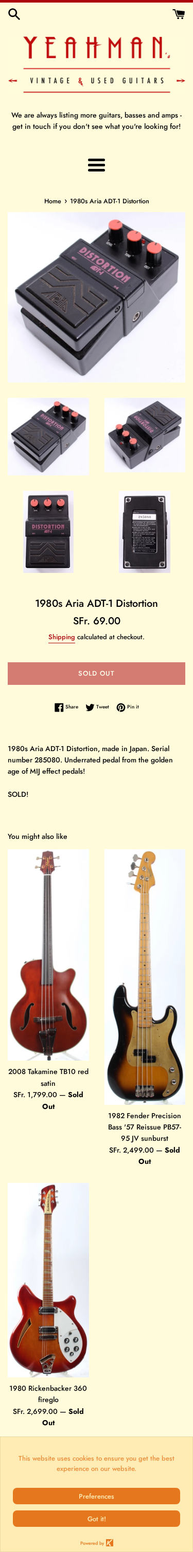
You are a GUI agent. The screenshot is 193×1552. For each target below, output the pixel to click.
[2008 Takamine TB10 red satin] (48, 955)
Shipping (61, 637)
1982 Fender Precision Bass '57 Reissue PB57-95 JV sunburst (144, 1127)
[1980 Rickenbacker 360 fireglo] (48, 1280)
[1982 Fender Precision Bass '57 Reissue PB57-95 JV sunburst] (145, 976)
